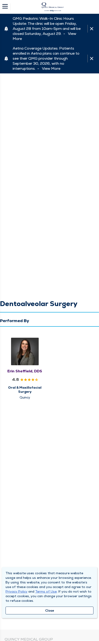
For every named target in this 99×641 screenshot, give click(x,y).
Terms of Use (46, 591)
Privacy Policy (16, 591)
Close (49, 610)
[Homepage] (52, 6)
